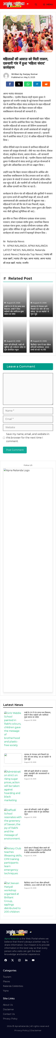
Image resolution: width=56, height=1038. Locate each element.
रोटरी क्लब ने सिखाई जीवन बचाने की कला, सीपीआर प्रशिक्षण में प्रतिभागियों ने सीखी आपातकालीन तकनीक (37, 850)
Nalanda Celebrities (13, 986)
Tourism (7, 977)
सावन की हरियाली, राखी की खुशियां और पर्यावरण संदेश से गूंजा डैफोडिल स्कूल (36, 811)
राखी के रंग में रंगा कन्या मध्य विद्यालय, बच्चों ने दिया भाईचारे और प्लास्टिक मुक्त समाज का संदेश (37, 714)
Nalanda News (15, 241)
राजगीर (25, 262)
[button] (36, 4)
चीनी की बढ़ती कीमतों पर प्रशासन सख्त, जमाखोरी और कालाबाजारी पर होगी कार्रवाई (36, 773)
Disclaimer (8, 1009)
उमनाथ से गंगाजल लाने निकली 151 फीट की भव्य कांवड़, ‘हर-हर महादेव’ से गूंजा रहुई (37, 756)
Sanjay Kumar (30, 74)
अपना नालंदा (33, 258)
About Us (8, 1004)
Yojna (6, 990)
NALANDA (28, 250)
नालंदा (18, 262)
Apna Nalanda (11, 938)
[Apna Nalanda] (16, 4)
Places (6, 981)
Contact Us (9, 1014)
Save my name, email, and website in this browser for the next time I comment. (27, 438)
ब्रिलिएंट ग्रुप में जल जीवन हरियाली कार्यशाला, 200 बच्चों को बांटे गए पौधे (37, 883)
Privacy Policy (10, 1018)
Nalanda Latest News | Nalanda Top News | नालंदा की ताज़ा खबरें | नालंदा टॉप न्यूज (27, 254)
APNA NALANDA (17, 245)
